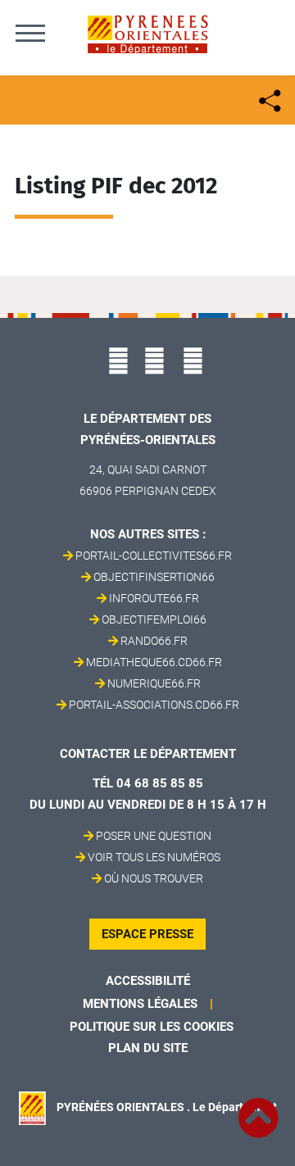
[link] (258, 1108)
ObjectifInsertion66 (154, 576)
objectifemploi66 (154, 619)
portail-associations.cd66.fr (154, 704)
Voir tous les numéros (154, 857)
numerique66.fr (154, 683)
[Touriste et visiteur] (268, 98)
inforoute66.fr (154, 598)
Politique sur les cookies (152, 1026)
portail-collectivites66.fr (153, 555)
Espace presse (147, 934)
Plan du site (148, 1048)
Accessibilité (148, 980)
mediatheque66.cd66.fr (154, 662)
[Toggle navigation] (30, 33)
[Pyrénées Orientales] (147, 33)
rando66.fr (154, 640)
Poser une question (153, 835)
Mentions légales (140, 1003)
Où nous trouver (153, 878)
